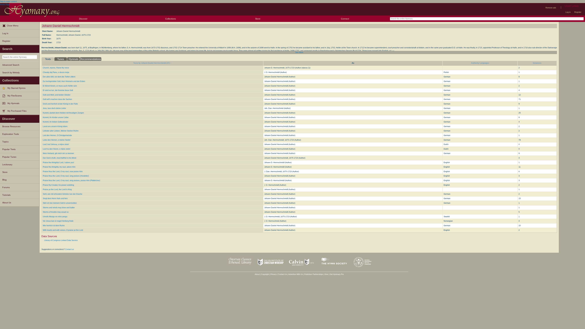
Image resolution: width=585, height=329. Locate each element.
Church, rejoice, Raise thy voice (56, 68)
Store (257, 19)
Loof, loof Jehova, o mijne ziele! (56, 144)
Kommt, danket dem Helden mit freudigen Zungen (63, 113)
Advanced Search (10, 65)
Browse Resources (11, 126)
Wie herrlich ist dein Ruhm (54, 226)
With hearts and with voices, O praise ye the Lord (63, 230)
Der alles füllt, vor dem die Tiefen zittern (59, 77)
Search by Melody (11, 72)
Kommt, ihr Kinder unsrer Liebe (56, 117)
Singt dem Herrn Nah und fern (55, 198)
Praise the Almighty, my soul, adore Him (59, 167)
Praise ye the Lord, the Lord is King (57, 189)
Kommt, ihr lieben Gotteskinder (55, 122)
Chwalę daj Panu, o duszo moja (56, 72)
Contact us (69, 249)
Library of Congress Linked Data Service (61, 240)
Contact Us (282, 274)
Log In (5, 33)
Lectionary (7, 164)
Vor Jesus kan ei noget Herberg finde (58, 221)
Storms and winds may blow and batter (59, 208)
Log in (568, 12)
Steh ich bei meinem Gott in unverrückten (60, 203)
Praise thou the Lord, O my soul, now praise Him (63, 171)
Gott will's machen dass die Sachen (57, 99)
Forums (6, 187)
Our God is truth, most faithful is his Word (59, 158)
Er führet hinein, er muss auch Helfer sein (60, 86)
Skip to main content (8, 1)
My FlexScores (14, 96)
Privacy (273, 274)
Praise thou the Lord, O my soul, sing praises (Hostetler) (66, 176)
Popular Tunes (9, 157)
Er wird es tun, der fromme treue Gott (58, 90)
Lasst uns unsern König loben (55, 126)
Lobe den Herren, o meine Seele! (56, 140)
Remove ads (551, 8)
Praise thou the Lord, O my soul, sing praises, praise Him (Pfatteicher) (71, 180)
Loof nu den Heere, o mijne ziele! (56, 149)
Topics (5, 142)
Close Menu (12, 26)
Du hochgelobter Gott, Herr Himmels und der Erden (64, 81)
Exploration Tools (10, 134)
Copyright (265, 274)
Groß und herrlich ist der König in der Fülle (60, 104)
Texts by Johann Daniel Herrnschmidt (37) (151, 63)
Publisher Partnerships (313, 274)
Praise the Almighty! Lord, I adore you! (58, 162)
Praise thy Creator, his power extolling (58, 185)
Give (326, 274)
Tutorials (6, 195)
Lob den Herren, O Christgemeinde (57, 135)
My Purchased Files (17, 111)
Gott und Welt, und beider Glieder (56, 95)
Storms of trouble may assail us (56, 212)
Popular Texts (9, 149)
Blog (4, 180)
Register (577, 12)
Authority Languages (480, 63)
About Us (6, 203)
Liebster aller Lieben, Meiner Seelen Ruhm (60, 131)
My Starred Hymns (16, 88)
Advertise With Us (295, 274)
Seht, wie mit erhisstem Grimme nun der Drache (62, 194)
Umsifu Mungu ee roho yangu (55, 217)
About (257, 274)
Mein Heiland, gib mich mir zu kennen (58, 153)
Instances (537, 63)
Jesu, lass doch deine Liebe (54, 108)
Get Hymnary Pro (337, 274)
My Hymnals (13, 103)
